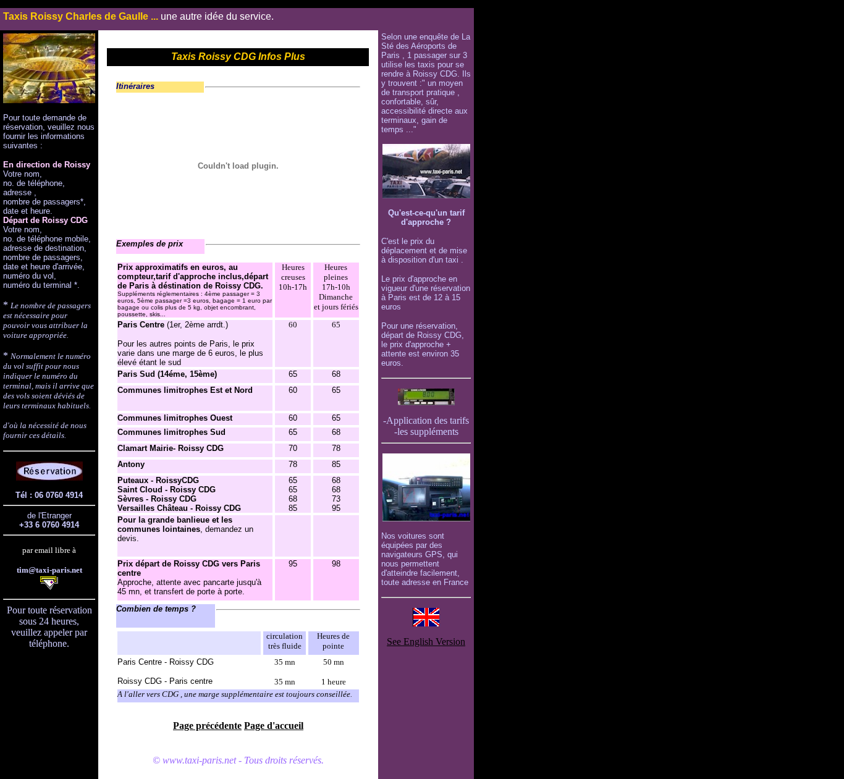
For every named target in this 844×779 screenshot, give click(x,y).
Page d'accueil (273, 725)
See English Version (426, 641)
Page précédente (207, 725)
